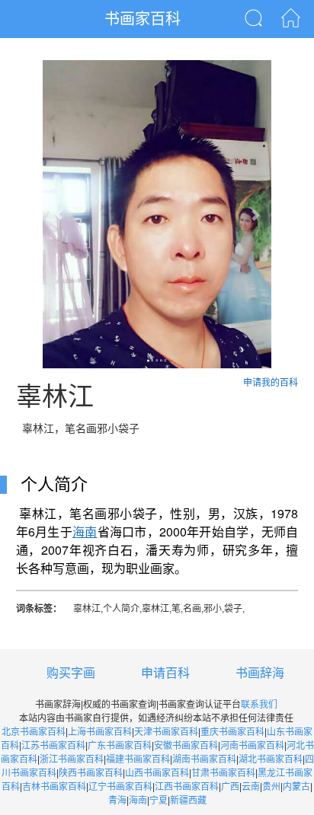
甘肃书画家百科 (223, 773)
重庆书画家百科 (232, 732)
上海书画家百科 (100, 732)
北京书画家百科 (34, 732)
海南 (138, 800)
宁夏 (158, 800)
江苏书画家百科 (53, 745)
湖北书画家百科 (271, 759)
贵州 (271, 787)
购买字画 (70, 673)
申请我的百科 (270, 382)
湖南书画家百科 (204, 759)
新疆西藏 (188, 800)
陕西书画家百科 (91, 773)
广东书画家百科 (120, 745)
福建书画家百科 (138, 759)
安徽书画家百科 (186, 745)
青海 (117, 800)
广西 (230, 787)
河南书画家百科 (252, 745)
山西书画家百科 (157, 773)
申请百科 (165, 673)
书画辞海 (260, 673)
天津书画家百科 (166, 732)
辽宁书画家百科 (120, 787)
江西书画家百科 (187, 787)
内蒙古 (296, 787)
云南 (251, 787)
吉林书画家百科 (54, 787)
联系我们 (259, 704)
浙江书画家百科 (72, 759)
